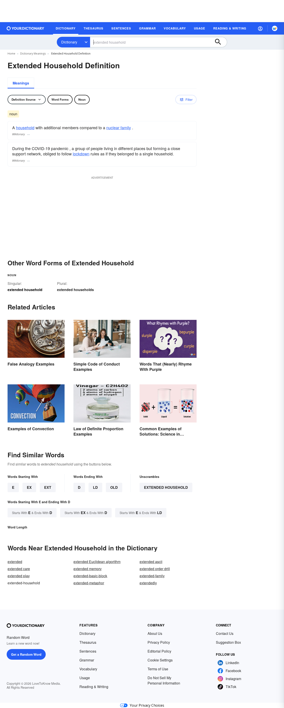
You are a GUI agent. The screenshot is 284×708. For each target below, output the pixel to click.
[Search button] (220, 42)
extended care (19, 568)
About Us (155, 633)
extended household (166, 487)
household (25, 127)
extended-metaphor (88, 582)
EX (29, 487)
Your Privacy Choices (147, 705)
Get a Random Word (26, 654)
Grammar (86, 660)
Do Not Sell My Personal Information (164, 680)
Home (11, 53)
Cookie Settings (160, 660)
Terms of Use (158, 668)
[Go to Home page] (25, 28)
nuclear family (118, 127)
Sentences (87, 651)
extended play (19, 575)
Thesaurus (87, 642)
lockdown (81, 153)
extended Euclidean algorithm (96, 561)
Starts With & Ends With (32, 512)
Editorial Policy (159, 651)
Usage (84, 677)
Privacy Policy (159, 642)
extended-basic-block (90, 575)
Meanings (21, 83)
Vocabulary (88, 668)
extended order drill (155, 568)
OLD (114, 487)
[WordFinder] (274, 28)
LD (95, 487)
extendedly (148, 582)
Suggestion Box (228, 642)
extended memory (87, 568)
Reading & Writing (93, 686)
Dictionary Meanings (33, 53)
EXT (47, 487)
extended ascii (151, 561)
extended (15, 561)
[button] (260, 28)
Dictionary (69, 42)
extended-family (152, 575)
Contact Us (224, 633)
